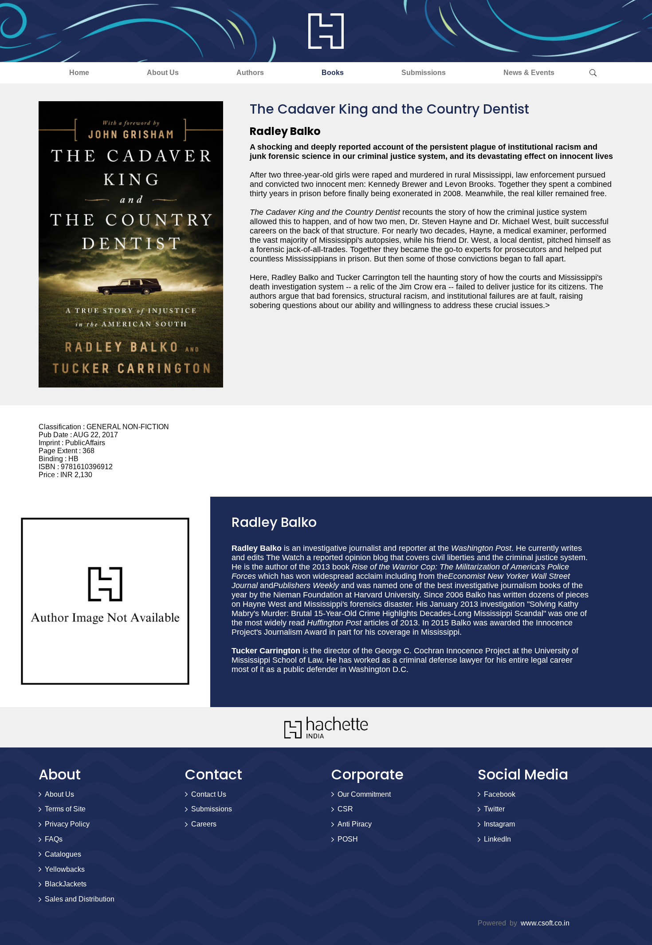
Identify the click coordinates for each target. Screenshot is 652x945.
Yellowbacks (65, 869)
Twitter (494, 809)
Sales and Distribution (79, 899)
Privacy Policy (67, 824)
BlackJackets (65, 884)
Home (79, 72)
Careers (203, 824)
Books (333, 72)
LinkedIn (497, 839)
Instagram (499, 824)
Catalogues (63, 854)
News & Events (528, 72)
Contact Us (208, 794)
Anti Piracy (355, 824)
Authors (250, 72)
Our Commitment (364, 794)
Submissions (423, 72)
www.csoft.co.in (545, 923)
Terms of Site (65, 809)
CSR (345, 809)
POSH (348, 839)
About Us (163, 72)
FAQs (54, 839)
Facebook (499, 794)
